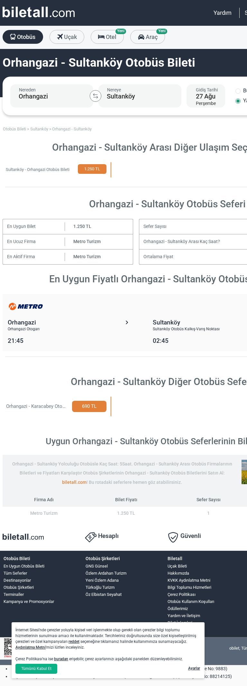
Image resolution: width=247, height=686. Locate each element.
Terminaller (14, 594)
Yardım (223, 12)
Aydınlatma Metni (30, 647)
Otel (114, 35)
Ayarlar (194, 668)
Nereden (27, 89)
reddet (74, 641)
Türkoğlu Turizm (100, 587)
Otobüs (25, 36)
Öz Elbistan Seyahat (104, 594)
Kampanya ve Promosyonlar (29, 601)
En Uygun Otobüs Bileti (24, 566)
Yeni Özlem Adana (102, 580)
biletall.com (74, 482)
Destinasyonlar (17, 580)
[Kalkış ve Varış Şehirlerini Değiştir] (95, 96)
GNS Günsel (97, 566)
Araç (154, 35)
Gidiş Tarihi (207, 89)
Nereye (114, 89)
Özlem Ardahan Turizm (106, 573)
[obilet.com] (39, 18)
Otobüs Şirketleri (19, 587)
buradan (61, 659)
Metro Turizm (87, 241)
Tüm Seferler (15, 573)
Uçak (70, 36)
